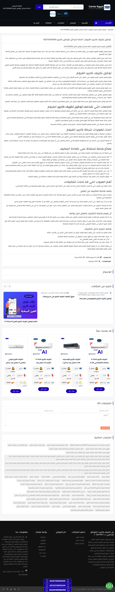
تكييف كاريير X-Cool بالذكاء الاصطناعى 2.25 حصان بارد (99, 363)
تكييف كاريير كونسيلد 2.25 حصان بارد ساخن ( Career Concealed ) (71, 363)
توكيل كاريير (105, 476)
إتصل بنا (43, 556)
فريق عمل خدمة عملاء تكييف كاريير (97, 448)
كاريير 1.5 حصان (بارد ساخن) (26, 480)
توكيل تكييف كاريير (84, 506)
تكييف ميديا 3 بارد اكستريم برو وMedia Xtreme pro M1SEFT (89, 445)
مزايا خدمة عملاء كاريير (76, 502)
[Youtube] (11, 589)
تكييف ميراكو (79, 543)
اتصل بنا (36, 23)
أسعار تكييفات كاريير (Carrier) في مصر (96, 487)
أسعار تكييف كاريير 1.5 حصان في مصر (77, 484)
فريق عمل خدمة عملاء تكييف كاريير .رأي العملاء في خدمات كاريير (87, 452)
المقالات (48, 23)
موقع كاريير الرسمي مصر (76, 476)
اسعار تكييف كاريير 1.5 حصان (54, 484)
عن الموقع (42, 546)
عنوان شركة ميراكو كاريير (58, 502)
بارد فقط (103, 382)
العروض (73, 23)
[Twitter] (15, 589)
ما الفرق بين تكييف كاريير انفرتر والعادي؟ (68, 487)
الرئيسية (85, 23)
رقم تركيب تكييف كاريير (37, 445)
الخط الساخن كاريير (93, 476)
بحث (39, 7)
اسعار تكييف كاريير (23, 506)
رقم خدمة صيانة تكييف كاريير (81, 499)
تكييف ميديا (80, 540)
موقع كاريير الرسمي (59, 476)
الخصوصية (42, 549)
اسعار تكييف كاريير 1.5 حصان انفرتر (16, 476)
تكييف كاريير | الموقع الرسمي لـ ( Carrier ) (81, 589)
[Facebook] (18, 589)
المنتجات (60, 23)
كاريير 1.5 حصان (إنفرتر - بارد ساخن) (48, 480)
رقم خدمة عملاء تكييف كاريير (37, 502)
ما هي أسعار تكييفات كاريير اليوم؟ (73, 491)
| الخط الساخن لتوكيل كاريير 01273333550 (17, 8)
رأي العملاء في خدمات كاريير (17, 445)
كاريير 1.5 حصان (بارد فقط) (100, 484)
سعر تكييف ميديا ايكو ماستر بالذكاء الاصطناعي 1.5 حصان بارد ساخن (37, 495)
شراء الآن (99, 389)
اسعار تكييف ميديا (20, 502)
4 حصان (20, 375)
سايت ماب (42, 552)
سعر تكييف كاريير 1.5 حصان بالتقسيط (41, 487)
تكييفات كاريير (34, 476)
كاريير (104, 368)
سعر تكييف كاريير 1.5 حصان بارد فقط (97, 480)
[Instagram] (3, 589)
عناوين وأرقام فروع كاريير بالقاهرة (82, 510)
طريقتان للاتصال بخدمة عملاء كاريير (97, 502)
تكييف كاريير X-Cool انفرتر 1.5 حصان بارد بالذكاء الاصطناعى (44, 363)
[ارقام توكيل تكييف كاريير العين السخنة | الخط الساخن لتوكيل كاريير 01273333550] (20, 305)
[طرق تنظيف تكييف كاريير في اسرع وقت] (57, 292)
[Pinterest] (7, 589)
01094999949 (57, 590)
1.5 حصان (47, 375)
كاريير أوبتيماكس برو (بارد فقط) (72, 480)
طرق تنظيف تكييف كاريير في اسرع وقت (58, 296)
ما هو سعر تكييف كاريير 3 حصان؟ (31, 484)
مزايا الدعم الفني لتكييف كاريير (37, 499)
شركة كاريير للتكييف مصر (101, 506)
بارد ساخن (79, 384)
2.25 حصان (106, 377)
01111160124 (57, 585)
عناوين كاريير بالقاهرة (102, 510)
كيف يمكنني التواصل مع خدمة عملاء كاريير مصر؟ (43, 491)
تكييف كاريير (66, 495)
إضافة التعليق (105, 428)
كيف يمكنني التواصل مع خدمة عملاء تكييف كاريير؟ (66, 448)
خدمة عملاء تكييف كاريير (101, 499)
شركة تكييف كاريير (78, 495)
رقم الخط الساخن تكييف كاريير (59, 499)
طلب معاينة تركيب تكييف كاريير (57, 445)
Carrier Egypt (45, 476)
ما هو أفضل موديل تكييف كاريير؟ (98, 491)
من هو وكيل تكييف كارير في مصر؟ (97, 495)
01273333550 (57, 581)
